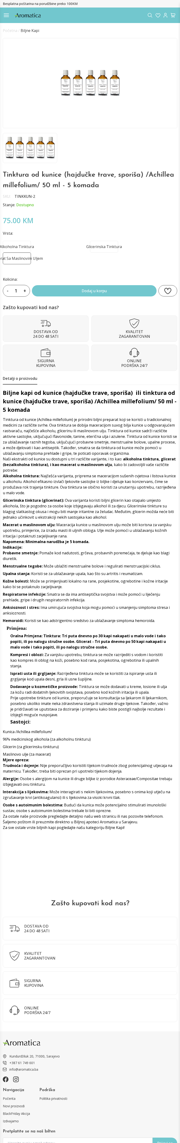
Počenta (9, 1098)
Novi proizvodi (14, 1106)
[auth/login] (158, 15)
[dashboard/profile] (165, 15)
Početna (10, 30)
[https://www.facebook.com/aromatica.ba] (5, 1079)
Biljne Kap (114, 827)
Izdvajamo (11, 1121)
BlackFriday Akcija (16, 1113)
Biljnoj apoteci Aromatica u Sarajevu (105, 821)
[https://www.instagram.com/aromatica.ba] (16, 1079)
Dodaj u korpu (94, 290)
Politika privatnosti (53, 1098)
